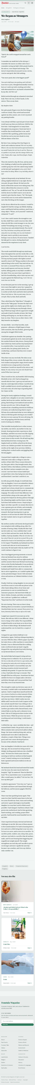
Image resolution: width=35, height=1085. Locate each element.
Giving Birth (5, 866)
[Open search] (25, 2)
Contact (20, 1080)
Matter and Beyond (23, 1045)
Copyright (25, 1080)
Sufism (3, 1062)
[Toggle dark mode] (28, 2)
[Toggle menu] (32, 2)
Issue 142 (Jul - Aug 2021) (18, 11)
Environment (21, 1048)
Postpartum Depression (22, 866)
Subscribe (5, 1024)
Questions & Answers (7, 1065)
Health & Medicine (23, 1050)
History (20, 1062)
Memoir (12, 866)
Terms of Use (4, 1080)
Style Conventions (15, 1082)
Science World (22, 1042)
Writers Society (5, 1082)
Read (29, 912)
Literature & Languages (24, 1065)
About (3, 1039)
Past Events (4, 1042)
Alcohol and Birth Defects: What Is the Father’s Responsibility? (15, 908)
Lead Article (4, 1057)
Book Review (21, 1068)
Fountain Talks (5, 1045)
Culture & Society (23, 1057)
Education (21, 1059)
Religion (3, 1059)
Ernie (5, 979)
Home (2, 8)
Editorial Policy (12, 1080)
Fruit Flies (6, 944)
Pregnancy (4, 868)
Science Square (22, 1039)
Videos (3, 1048)
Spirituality (4, 1068)
